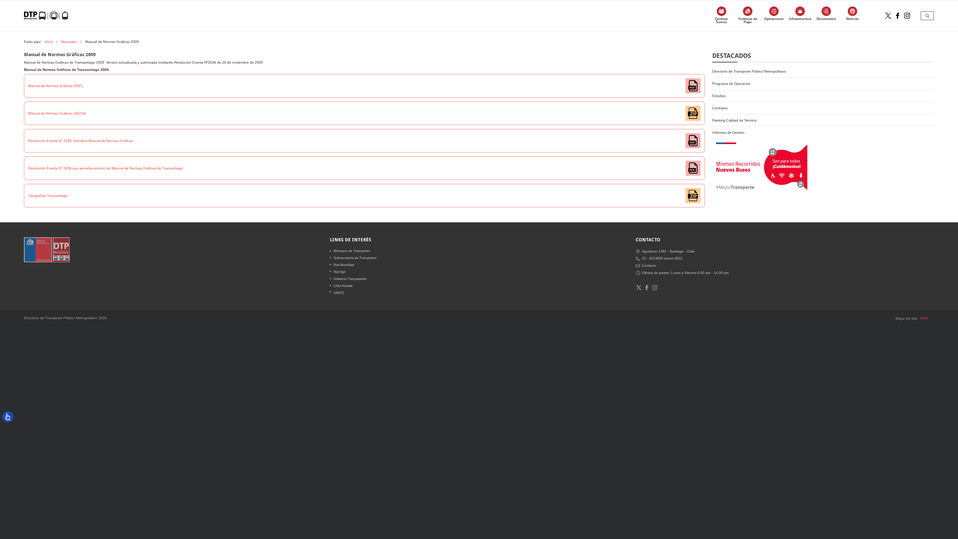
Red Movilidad (344, 265)
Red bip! (340, 272)
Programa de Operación (731, 84)
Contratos (720, 108)
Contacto (649, 266)
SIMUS (339, 293)
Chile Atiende (343, 286)
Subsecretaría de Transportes (355, 258)
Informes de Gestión (728, 133)
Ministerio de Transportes (352, 251)
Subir (924, 318)
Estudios (719, 96)
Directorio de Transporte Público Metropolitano (749, 71)
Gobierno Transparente (350, 279)
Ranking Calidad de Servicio (734, 120)
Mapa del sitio (907, 318)
